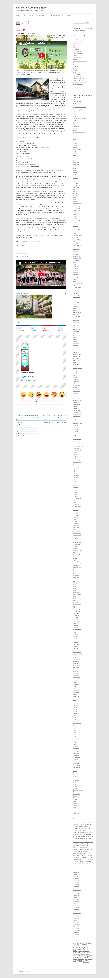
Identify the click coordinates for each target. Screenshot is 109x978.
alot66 (74, 197)
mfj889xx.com (76, 418)
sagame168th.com (77, 550)
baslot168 (75, 222)
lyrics (74, 395)
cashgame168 (76, 251)
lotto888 (75, 387)
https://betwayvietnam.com (79, 82)
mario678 (75, 406)
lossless (74, 383)
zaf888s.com (76, 675)
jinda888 (75, 339)
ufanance (75, 650)
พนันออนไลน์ (76, 713)
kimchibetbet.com (77, 356)
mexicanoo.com (76, 416)
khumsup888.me (77, 354)
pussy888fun (76, 523)
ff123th (74, 285)
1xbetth (75, 68)
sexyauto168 (76, 562)
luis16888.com (76, 391)
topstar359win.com (77, 631)
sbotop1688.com (77, 554)
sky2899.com (76, 575)
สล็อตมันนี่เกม (76, 748)
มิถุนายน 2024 (76, 922)
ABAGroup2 (75, 182)
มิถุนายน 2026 (76, 876)
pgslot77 (75, 485)
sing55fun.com (76, 571)
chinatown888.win (77, 256)
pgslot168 (75, 483)
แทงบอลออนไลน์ (77, 803)
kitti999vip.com (76, 364)
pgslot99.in (75, 491)
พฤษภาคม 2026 (76, 878)
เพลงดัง (74, 782)
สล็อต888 (75, 55)
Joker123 (75, 341)
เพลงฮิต (74, 784)
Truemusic (75, 636)
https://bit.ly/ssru (20, 245)
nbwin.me (75, 444)
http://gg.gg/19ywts (21, 289)
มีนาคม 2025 (76, 905)
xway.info (75, 669)
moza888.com (76, 431)
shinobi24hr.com (77, 569)
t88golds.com (76, 613)
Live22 (74, 375)
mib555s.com (76, 421)
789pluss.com (76, 164)
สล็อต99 (75, 740)
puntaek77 (75, 519)
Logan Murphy (28, 376)
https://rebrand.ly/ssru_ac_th (24, 249)
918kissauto (76, 176)
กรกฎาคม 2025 (76, 897)
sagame (75, 103)
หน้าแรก (18, 15)
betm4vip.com (76, 231)
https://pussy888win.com (79, 111)
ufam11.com (76, 648)
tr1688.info (75, 633)
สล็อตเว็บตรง (76, 49)
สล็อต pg (75, 727)
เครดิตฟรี (75, 771)
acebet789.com (76, 183)
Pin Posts (68, 15)
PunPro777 (75, 514)
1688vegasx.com (77, 149)
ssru (74, 606)
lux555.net (75, 393)
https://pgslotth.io (77, 74)
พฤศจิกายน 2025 (77, 890)
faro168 (74, 130)
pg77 (74, 471)
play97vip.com (76, 500)
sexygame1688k (76, 565)
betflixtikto (75, 228)
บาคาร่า (74, 702)
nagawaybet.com (77, 439)
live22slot (75, 377)
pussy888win (76, 527)
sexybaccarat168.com (78, 563)
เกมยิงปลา (75, 769)
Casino (74, 253)
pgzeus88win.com (77, 498)
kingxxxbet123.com (77, 358)
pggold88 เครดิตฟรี (77, 949)
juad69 (74, 350)
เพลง (74, 778)
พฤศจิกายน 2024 (77, 913)
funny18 (75, 70)
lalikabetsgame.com (77, 368)
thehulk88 (75, 619)
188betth (75, 157)
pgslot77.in (75, 487)
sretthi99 (75, 600)
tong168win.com (77, 629)
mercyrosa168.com (77, 414)
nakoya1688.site (77, 441)
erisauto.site (76, 276)
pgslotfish (75, 494)
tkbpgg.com (76, 627)
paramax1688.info (77, 462)
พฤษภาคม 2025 (76, 901)
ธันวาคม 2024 (76, 911)
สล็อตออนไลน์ (76, 752)
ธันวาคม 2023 (76, 934)
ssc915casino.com (77, 604)
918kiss (74, 99)
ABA (74, 180)
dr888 (74, 264)
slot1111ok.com (76, 585)
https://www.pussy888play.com (80, 109)
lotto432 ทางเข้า (76, 385)
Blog (24, 15)
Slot (74, 581)
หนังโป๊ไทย (75, 66)
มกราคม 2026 (76, 886)
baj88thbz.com (76, 216)
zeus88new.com (76, 679)
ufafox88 (75, 646)
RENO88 (82, 952)
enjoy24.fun (75, 272)
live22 (74, 122)
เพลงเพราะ (75, 786)
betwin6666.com (77, 235)
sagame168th (76, 548)
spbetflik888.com (77, 594)
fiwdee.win (75, 293)
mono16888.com (77, 429)
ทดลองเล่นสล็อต (76, 692)
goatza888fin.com (77, 312)
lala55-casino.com (77, 366)
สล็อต (74, 725)
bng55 (74, 241)
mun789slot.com (77, 433)
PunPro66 (75, 510)
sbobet (74, 552)
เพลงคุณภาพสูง (76, 780)
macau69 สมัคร (76, 402)
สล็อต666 (75, 732)
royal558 (75, 538)
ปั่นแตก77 (75, 711)
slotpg (74, 64)
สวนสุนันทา (61, 226)
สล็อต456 (75, 730)
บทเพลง (74, 700)
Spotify (74, 596)
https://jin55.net (77, 43)
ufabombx (75, 642)
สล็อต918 (75, 736)
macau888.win (76, 404)
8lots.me (75, 172)
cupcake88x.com (77, 258)
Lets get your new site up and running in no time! (50, 15)
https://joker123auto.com (79, 105)
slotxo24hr (75, 63)
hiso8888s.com (76, 322)
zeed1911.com (76, 677)
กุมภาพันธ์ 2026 (76, 884)
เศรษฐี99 (75, 799)
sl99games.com (76, 577)
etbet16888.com (77, 278)
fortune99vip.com (77, 295)
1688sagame (76, 147)
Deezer (74, 262)
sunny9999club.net (77, 611)
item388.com (76, 331)
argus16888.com (77, 203)
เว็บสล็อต (75, 796)
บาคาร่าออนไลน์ (76, 705)
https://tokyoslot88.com (78, 80)
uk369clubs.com (77, 656)
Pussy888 (75, 521)
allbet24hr (75, 193)
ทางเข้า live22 (76, 694)
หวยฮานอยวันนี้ (76, 767)
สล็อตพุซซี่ (75, 746)
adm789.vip (75, 191)
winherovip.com (77, 665)
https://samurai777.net (78, 78)
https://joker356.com (78, 76)
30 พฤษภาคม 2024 (26, 23)
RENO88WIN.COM (77, 535)
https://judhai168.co (77, 51)
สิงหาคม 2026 (76, 872)
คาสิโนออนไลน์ (76, 684)
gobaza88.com (76, 314)
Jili (73, 333)
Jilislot (74, 335)
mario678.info (76, 408)
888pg (74, 166)
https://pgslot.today (77, 57)
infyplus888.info (76, 329)
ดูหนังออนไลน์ (76, 126)
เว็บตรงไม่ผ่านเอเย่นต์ (78, 790)
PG (73, 464)
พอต (74, 715)
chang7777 (75, 254)
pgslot (74, 86)
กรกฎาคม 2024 (76, 920)
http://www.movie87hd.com (79, 107)
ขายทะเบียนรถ (76, 681)
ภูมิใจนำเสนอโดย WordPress (22, 971)
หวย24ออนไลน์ (76, 765)
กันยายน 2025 (76, 894)
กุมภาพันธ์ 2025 (76, 907)
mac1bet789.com (77, 400)
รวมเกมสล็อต (76, 721)
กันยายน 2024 (76, 917)
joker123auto (76, 343)
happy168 (75, 318)
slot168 (74, 586)
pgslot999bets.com (77, 492)
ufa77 (74, 640)
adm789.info (76, 187)
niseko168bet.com (77, 448)
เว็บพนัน (75, 792)
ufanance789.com (77, 652)
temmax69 (75, 617)
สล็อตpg (75, 742)
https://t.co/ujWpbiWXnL (22, 256)
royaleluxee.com (77, 542)
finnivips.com (76, 289)
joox (74, 349)
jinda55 (81, 945)
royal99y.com (76, 540)
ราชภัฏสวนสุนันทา (77, 723)
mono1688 (75, 427)
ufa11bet (75, 638)
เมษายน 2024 (76, 926)
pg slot (74, 114)
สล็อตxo (75, 744)
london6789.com (77, 381)
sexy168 (75, 558)
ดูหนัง (74, 124)
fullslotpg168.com (77, 302)
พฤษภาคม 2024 (76, 924)
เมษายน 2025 (76, 903)
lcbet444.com (76, 370)
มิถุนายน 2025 (76, 899)
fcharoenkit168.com (77, 283)
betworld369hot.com (78, 237)
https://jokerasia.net (78, 84)
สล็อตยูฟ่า (75, 750)
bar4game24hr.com (77, 220)
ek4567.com (76, 270)
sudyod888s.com (77, 608)
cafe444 (74, 247)
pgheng (74, 479)
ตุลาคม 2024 (76, 915)
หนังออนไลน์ (76, 763)
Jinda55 (74, 337)
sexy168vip (75, 560)
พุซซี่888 (75, 717)
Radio (74, 529)
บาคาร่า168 (75, 704)
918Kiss (74, 174)
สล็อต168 (75, 728)
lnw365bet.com (76, 379)
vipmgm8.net (76, 661)
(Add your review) (21, 436)
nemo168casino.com (78, 446)
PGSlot (74, 481)
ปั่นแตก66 (75, 709)
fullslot (74, 120)
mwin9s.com (76, 437)
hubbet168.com (76, 324)
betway (74, 233)
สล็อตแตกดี (75, 759)
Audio (74, 205)
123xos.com (76, 145)
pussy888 (75, 59)
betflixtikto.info (76, 230)
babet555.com (76, 210)
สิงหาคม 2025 (76, 895)
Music (74, 435)
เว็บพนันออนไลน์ (76, 794)
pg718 (74, 469)
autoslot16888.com (77, 206)
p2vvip (74, 458)
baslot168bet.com (77, 224)
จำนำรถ (75, 686)
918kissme (75, 178)
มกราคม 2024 (76, 932)
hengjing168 (76, 320)
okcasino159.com (77, 456)
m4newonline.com (77, 396)
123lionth (75, 143)
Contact (31, 15)
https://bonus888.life (78, 53)
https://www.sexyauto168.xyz (80, 61)
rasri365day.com (77, 533)
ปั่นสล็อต (75, 707)
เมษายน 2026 (76, 880)
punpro (74, 508)
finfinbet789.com (77, 287)
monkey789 (75, 425)
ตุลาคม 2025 (76, 892)
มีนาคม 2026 (76, 882)
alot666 (74, 199)
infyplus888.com (77, 327)
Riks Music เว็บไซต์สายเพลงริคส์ (31, 7)
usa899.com (76, 657)
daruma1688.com (77, 260)
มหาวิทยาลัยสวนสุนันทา (22, 147)
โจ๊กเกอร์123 (76, 40)
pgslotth (75, 496)
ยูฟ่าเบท (74, 719)
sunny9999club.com (77, 610)
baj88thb (75, 214)
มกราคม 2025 (76, 909)
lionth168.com (76, 372)
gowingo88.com (76, 316)
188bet (74, 155)
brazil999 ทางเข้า (77, 245)
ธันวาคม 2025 (76, 888)
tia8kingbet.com (77, 623)
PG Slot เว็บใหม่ (76, 467)
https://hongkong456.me (79, 132)
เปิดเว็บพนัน (75, 776)
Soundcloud (76, 592)
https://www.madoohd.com (79, 101)
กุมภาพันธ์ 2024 (76, 930)
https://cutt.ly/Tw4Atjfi (22, 293)
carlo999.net (76, 249)
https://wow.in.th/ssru (22, 253)
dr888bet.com (76, 266)
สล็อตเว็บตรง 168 (77, 757)
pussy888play (76, 525)
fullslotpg (75, 301)
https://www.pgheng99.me (79, 118)
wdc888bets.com (77, 663)
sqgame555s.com (77, 598)
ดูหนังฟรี (75, 128)
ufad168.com (76, 644)
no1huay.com (76, 454)
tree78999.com (76, 634)
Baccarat (75, 212)
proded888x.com (77, 506)
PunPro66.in (76, 512)
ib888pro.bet (76, 325)
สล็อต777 (75, 959)
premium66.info (76, 504)
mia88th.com (76, 420)
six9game (75, 573)
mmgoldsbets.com (77, 423)
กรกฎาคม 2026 (76, 874)
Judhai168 (75, 352)
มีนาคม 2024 (76, 928)
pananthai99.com (77, 460)
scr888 (74, 556)
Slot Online (75, 583)
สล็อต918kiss (76, 738)
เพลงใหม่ (75, 788)
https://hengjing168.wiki (78, 41)
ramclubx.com (76, 531)
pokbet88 (75, 502)
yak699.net (75, 671)
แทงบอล (75, 801)
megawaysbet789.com (78, 412)
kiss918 (74, 72)
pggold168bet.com (77, 475)
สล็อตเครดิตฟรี (76, 753)
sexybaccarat (76, 112)
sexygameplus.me (77, 567)
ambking (75, 201)
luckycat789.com (77, 389)
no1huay (75, 452)
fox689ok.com (76, 297)
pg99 (74, 473)
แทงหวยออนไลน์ (77, 805)
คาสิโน (74, 682)
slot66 (74, 47)
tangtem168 (76, 615)
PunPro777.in (76, 515)
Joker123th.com (76, 347)
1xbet (74, 159)
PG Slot (74, 466)
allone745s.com (76, 195)
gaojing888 (75, 306)
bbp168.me (75, 226)
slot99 (74, 45)
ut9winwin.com (76, 659)
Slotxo (74, 588)
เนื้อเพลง (75, 775)
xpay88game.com (77, 667)
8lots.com (75, 168)
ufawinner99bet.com (78, 654)
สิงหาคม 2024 (76, 918)
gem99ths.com (76, 308)
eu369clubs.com (77, 279)
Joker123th (75, 345)
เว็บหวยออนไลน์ (76, 798)
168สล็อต (75, 153)
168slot (74, 151)
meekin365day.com (77, 410)
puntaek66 (75, 517)
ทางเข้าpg (75, 698)
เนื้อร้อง (74, 773)
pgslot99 (75, 489)
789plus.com (76, 160)
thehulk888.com (77, 621)
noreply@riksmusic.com (30, 380)
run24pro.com (76, 544)
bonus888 (75, 243)
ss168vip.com (76, 602)
